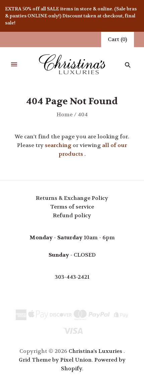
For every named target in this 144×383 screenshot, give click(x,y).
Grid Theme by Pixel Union (55, 359)
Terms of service (72, 206)
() (117, 39)
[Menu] (14, 65)
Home (65, 114)
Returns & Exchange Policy (72, 198)
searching (58, 145)
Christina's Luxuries (95, 351)
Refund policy (72, 215)
